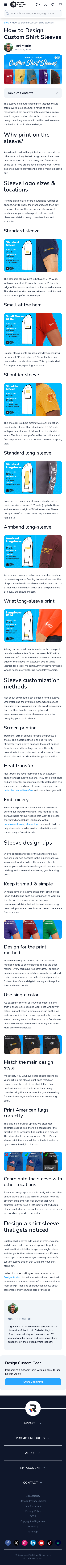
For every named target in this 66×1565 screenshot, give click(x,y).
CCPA (33, 1516)
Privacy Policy (33, 1511)
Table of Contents (20, 93)
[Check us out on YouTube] (41, 1543)
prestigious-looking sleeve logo (21, 824)
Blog (6, 22)
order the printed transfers (18, 790)
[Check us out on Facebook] (8, 1543)
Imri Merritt (23, 46)
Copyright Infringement (33, 1521)
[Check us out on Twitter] (16, 1543)
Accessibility (33, 1496)
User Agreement (33, 1506)
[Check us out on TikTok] (50, 1543)
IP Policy (33, 1526)
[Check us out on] (33, 1543)
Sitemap (33, 1531)
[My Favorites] (52, 4)
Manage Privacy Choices (33, 1501)
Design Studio (12, 1277)
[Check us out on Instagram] (25, 1543)
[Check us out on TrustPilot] (58, 1543)
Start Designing (33, 1382)
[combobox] (33, 13)
